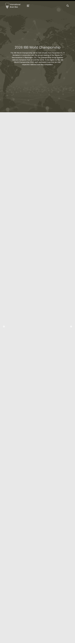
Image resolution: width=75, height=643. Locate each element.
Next (71, 326)
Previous (3, 326)
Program (37, 333)
